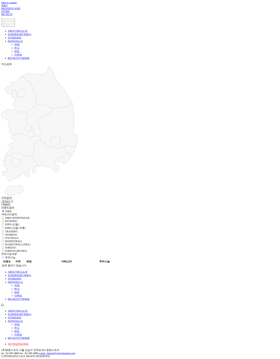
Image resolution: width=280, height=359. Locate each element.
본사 (16, 48)
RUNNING (11, 221)
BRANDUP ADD (10, 8)
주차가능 (10, 257)
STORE (5, 11)
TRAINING (11, 231)
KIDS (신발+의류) (15, 228)
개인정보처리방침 (18, 344)
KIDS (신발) (12, 224)
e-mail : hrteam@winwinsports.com (57, 353)
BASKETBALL (14, 241)
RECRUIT (7, 14)
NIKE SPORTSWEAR (17, 218)
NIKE (4, 5)
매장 (16, 51)
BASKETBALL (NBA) (17, 244)
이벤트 (18, 54)
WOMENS (11, 234)
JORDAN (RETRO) (16, 251)
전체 (16, 44)
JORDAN (10, 247)
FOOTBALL (12, 238)
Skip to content (9, 2)
